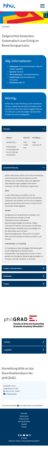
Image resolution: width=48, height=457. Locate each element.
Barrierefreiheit (24, 421)
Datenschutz (24, 419)
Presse (24, 427)
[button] (45, 15)
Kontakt (24, 413)
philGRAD (6, 26)
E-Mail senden (11, 394)
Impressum (24, 416)
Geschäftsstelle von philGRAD (31, 405)
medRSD (8, 350)
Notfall (24, 424)
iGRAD (7, 342)
